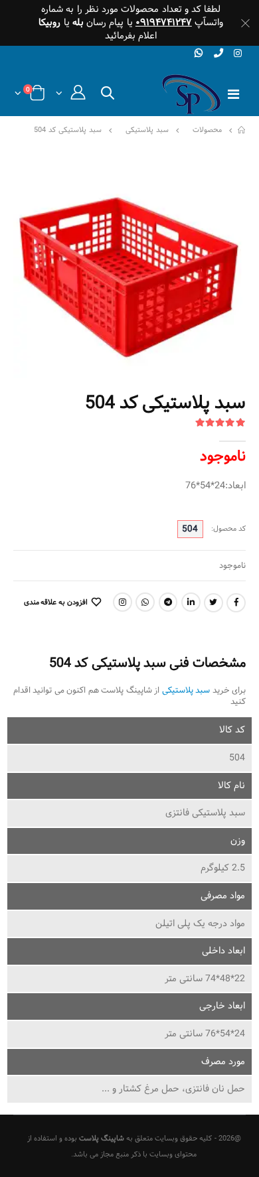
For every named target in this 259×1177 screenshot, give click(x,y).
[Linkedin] (191, 602)
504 (190, 529)
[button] (108, 96)
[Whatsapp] (145, 602)
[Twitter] (213, 602)
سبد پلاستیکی (147, 130)
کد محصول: (228, 529)
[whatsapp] (199, 53)
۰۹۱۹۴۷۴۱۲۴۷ (163, 23)
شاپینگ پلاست (101, 1138)
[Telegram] (168, 602)
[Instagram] (122, 602)
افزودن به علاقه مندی (56, 602)
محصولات (207, 130)
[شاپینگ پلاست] (242, 131)
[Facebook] (236, 602)
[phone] (218, 53)
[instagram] (238, 54)
